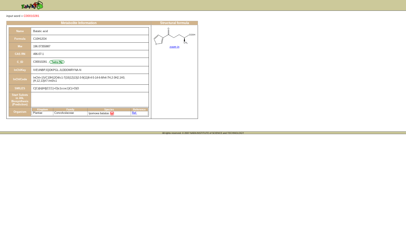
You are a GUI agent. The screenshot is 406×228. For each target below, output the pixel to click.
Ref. (134, 112)
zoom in (174, 46)
